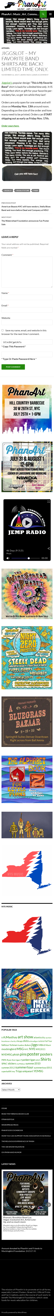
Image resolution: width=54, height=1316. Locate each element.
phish (35, 190)
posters (46, 1054)
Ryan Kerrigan (13, 1060)
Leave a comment (40, 75)
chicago (19, 1041)
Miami (48, 1045)
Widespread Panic (10, 1125)
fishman (13, 1045)
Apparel (6, 48)
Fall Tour (48, 1041)
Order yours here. (10, 125)
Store (4, 1108)
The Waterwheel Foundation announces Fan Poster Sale (25, 221)
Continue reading (24, 1207)
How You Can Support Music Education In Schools (26, 1136)
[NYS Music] (27, 936)
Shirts (46, 1059)
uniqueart (27, 1071)
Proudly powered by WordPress (14, 1312)
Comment (7, 254)
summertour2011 (43, 1067)
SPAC (4, 1063)
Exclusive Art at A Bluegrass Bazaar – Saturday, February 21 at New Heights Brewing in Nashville (20, 1196)
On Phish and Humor (11, 1152)
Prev (5, 1204)
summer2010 (33, 1063)
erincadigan (33, 1041)
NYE (32, 1049)
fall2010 (41, 1041)
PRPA (4, 1060)
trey (13, 1071)
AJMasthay (10, 1037)
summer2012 (8, 1067)
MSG (20, 1049)
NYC (26, 1049)
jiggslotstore (22, 190)
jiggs (34, 1045)
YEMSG (38, 1071)
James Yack (25, 75)
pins (23, 1054)
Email (5, 305)
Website (6, 317)
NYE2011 (40, 1049)
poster (33, 1053)
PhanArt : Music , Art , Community (21, 14)
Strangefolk (8, 1119)
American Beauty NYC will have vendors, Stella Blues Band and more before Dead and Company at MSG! (26, 206)
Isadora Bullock (24, 1045)
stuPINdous (21, 1064)
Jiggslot (8, 190)
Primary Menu (50, 14)
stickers (12, 1063)
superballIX (6, 1071)
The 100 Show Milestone (13, 1147)
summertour (24, 1067)
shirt (38, 1060)
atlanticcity (39, 1037)
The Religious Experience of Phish (18, 1141)
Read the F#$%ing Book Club (15, 1114)
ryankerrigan (28, 1059)
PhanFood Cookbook (12, 1130)
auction (48, 1038)
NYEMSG (7, 1054)
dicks (26, 1040)
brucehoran (6, 1041)
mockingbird (9, 1049)
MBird (41, 1045)
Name (5, 293)
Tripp (19, 1071)
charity (13, 1041)
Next (48, 1204)
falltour (5, 1045)
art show (25, 1036)
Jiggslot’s (7, 82)
